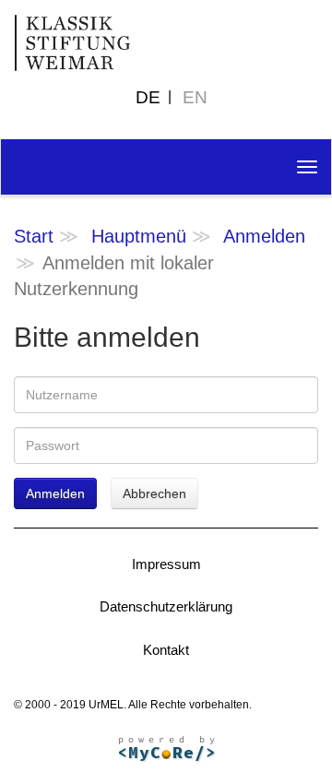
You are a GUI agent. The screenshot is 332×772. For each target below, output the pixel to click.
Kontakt (166, 650)
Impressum (166, 564)
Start (33, 236)
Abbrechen (154, 493)
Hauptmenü (138, 236)
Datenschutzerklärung (166, 606)
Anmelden (264, 236)
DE (148, 97)
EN (195, 97)
